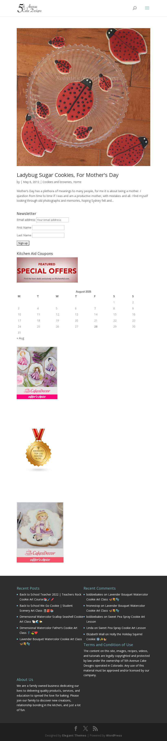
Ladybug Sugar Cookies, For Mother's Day (68, 174)
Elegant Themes (74, 735)
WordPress (114, 735)
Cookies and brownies (57, 182)
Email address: (26, 220)
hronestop (93, 606)
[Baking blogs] (39, 471)
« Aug (20, 338)
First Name (24, 227)
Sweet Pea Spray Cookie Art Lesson (122, 628)
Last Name (24, 235)
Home (77, 182)
